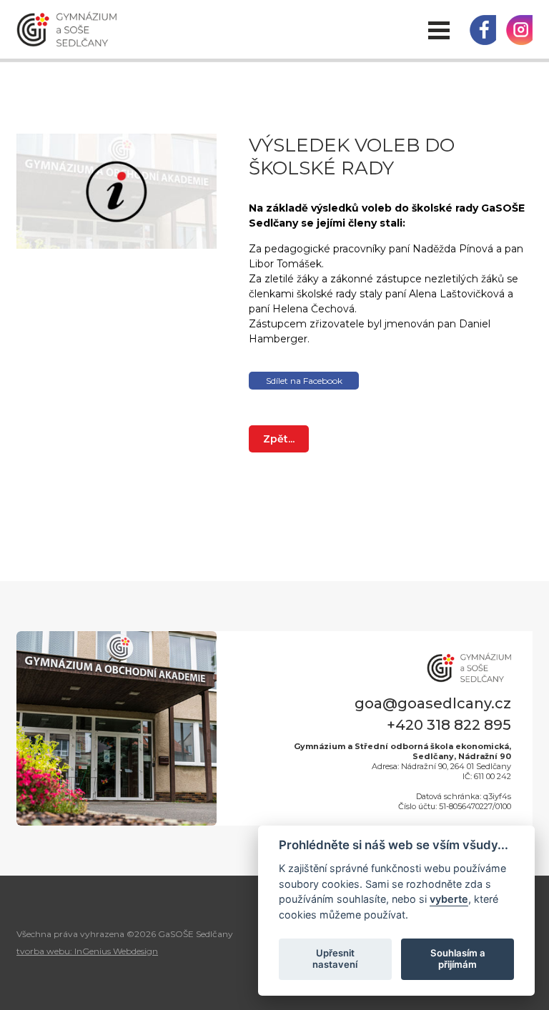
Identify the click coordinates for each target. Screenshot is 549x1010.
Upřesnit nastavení (334, 958)
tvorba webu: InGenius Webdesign (87, 951)
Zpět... (279, 438)
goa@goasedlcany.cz (433, 703)
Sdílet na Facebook (304, 380)
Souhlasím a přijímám (457, 958)
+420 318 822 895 (449, 724)
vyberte (449, 899)
